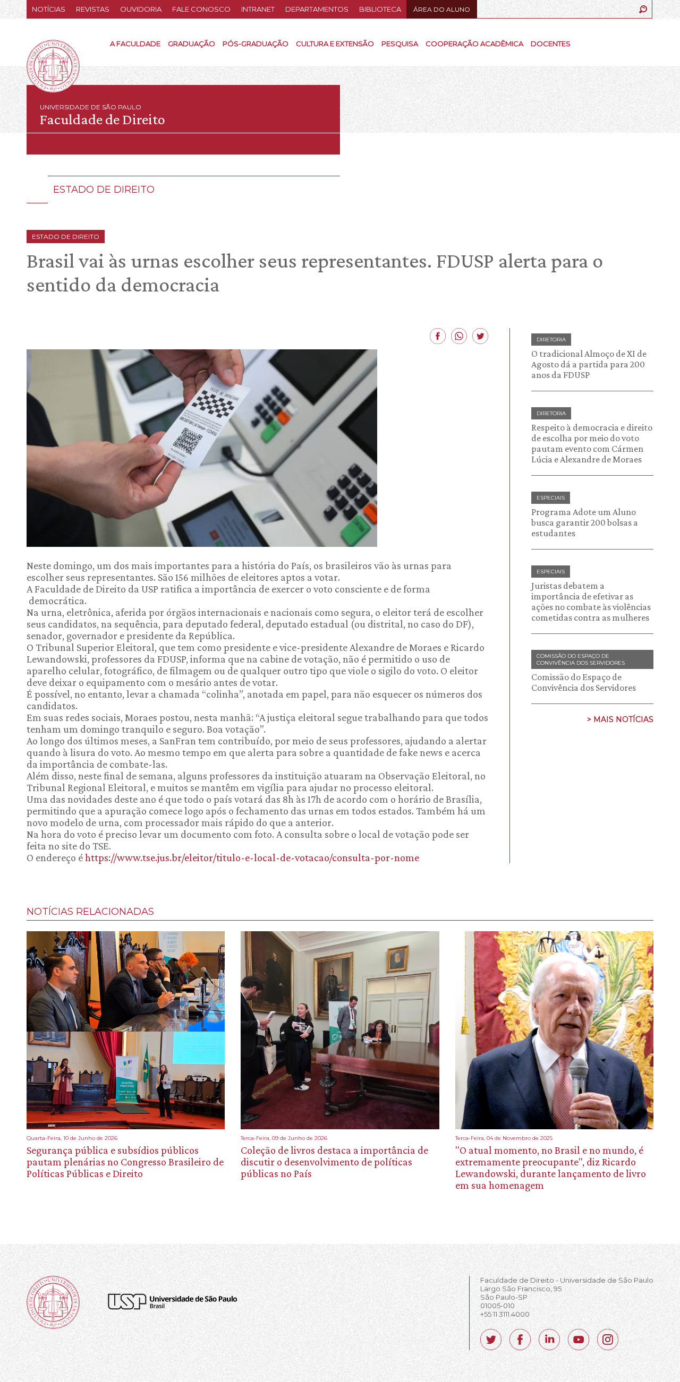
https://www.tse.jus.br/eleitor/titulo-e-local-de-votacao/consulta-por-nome (252, 857)
